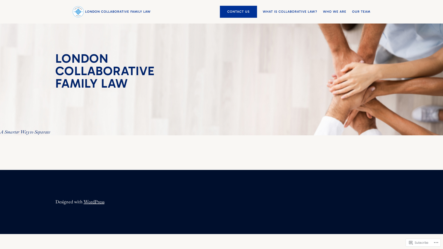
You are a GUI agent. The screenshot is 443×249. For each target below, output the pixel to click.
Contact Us (238, 12)
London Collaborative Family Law (118, 12)
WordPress (94, 202)
